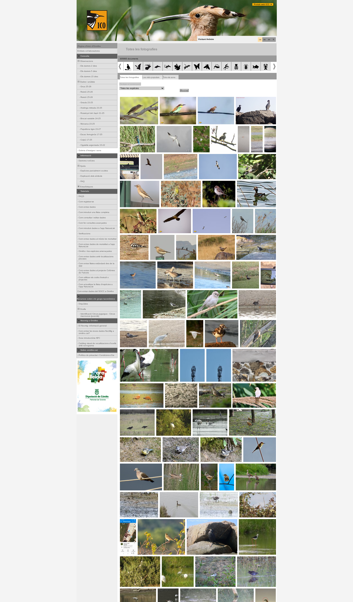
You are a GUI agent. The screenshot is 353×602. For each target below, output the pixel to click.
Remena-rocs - (213, 322)
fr (273, 39)
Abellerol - (166, 99)
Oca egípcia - (243, 466)
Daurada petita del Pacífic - (242, 265)
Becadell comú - (266, 265)
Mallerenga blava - (130, 439)
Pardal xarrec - (201, 129)
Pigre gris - (201, 264)
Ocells (82, 309)
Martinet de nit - (165, 411)
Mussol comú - (128, 156)
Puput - (124, 237)
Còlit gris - (126, 183)
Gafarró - (166, 183)
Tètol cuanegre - (129, 264)
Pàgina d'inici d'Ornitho (89, 46)
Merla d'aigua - (244, 237)
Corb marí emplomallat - (248, 99)
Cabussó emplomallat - (244, 130)
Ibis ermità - (127, 411)
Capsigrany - (209, 183)
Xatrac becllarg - (129, 322)
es (265, 39)
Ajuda (82, 166)
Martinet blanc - (170, 558)
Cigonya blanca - (129, 351)
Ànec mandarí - (245, 183)
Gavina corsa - (157, 322)
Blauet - (124, 128)
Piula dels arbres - (148, 521)
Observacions (86, 61)
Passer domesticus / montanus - (249, 385)
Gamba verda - (151, 292)
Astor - (215, 128)
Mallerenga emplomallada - (177, 439)
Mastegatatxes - (247, 156)
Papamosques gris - (131, 99)
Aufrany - (198, 211)
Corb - (180, 237)
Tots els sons (169, 77)
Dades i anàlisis (87, 82)
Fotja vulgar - (127, 292)
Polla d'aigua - (246, 292)
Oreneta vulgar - (241, 351)
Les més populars (151, 77)
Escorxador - (127, 211)
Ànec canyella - (128, 385)
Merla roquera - (206, 237)
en (269, 39)
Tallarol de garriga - (207, 467)
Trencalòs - (165, 211)
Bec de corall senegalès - (253, 494)
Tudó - (124, 466)
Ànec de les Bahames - (176, 466)
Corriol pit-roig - (173, 385)
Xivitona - (201, 558)
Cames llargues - (248, 521)
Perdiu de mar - (256, 129)
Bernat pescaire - (129, 558)
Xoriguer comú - (207, 99)
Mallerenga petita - (210, 439)
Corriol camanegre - (131, 494)
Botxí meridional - (241, 211)
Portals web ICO (261, 4)
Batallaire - (269, 129)
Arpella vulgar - (149, 156)
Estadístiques (86, 187)
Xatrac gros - (164, 128)
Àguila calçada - (208, 156)
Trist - (223, 466)
